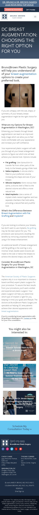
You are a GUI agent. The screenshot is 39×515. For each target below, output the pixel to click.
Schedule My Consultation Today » (20, 427)
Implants (18, 215)
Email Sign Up (19, 491)
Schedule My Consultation (14, 9)
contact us (28, 318)
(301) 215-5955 (30, 9)
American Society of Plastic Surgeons (20, 276)
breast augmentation (23, 74)
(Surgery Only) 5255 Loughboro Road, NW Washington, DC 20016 (9, 471)
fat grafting (31, 228)
